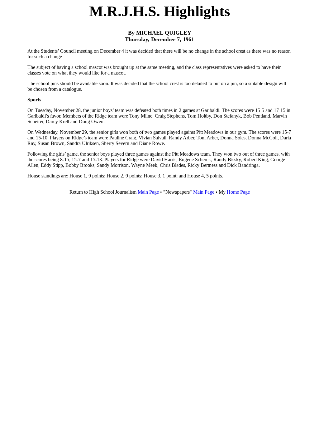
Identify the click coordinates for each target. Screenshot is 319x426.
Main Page (148, 192)
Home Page (238, 192)
